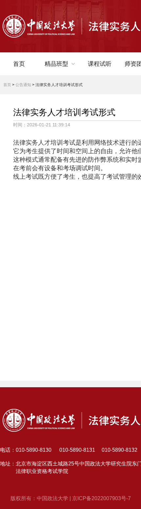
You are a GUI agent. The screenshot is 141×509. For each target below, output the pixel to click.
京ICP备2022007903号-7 (101, 498)
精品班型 (56, 64)
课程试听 (99, 64)
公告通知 (23, 84)
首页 (19, 64)
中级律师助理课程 (68, 85)
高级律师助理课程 (68, 98)
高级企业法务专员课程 (68, 130)
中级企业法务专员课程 (68, 117)
